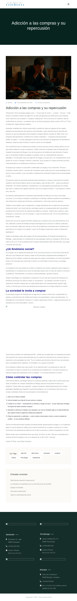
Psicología (24, 457)
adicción (23, 453)
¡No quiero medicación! (18, 491)
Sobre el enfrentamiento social (21, 495)
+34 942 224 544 (13, 546)
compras (57, 453)
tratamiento (36, 457)
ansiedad (46, 453)
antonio (10, 102)
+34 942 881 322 (48, 546)
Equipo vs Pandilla (17, 487)
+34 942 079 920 (48, 581)
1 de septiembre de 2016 (25, 102)
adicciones (35, 453)
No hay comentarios (43, 102)
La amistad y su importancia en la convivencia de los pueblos (31, 484)
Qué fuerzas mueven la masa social (22, 480)
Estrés (14, 457)
